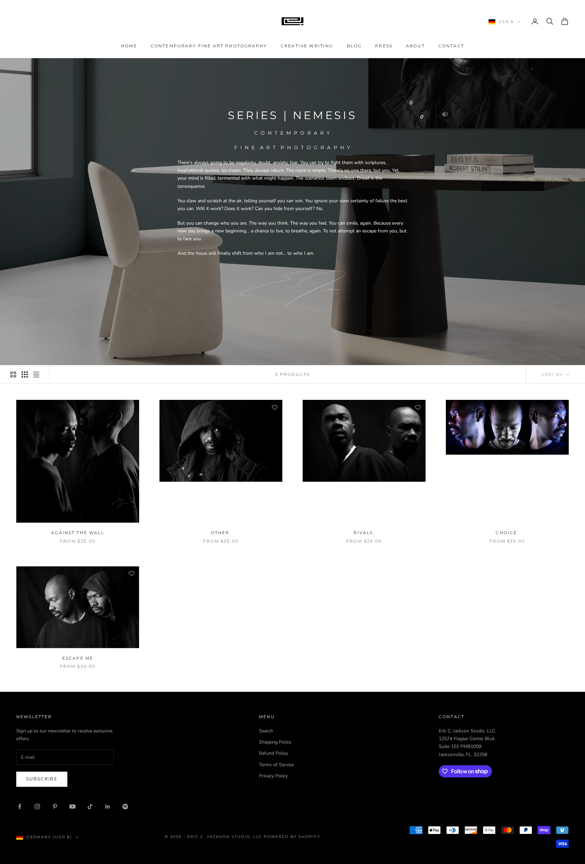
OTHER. (221, 532)
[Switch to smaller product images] (25, 374)
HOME (129, 45)
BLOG (354, 45)
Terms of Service (276, 764)
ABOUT (415, 45)
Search (266, 731)
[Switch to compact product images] (36, 374)
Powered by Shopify (292, 836)
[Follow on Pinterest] (54, 806)
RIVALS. (363, 532)
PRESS (383, 45)
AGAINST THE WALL (77, 532)
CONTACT (451, 45)
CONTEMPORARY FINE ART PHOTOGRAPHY (209, 45)
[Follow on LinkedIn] (107, 806)
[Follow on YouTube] (72, 806)
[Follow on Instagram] (37, 806)
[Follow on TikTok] (90, 806)
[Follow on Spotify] (125, 806)
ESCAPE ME (77, 658)
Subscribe (42, 779)
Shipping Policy (275, 742)
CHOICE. (507, 532)
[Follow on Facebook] (19, 806)
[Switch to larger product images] (13, 374)
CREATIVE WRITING (307, 45)
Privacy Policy (273, 776)
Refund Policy (273, 753)
